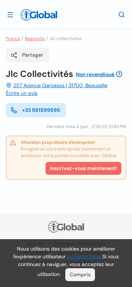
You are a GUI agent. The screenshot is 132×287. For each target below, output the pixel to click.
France (13, 39)
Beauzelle (35, 39)
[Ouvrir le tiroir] (10, 14)
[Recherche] (121, 14)
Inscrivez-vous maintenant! (83, 168)
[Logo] (39, 14)
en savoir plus (83, 256)
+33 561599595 (41, 110)
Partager (32, 55)
